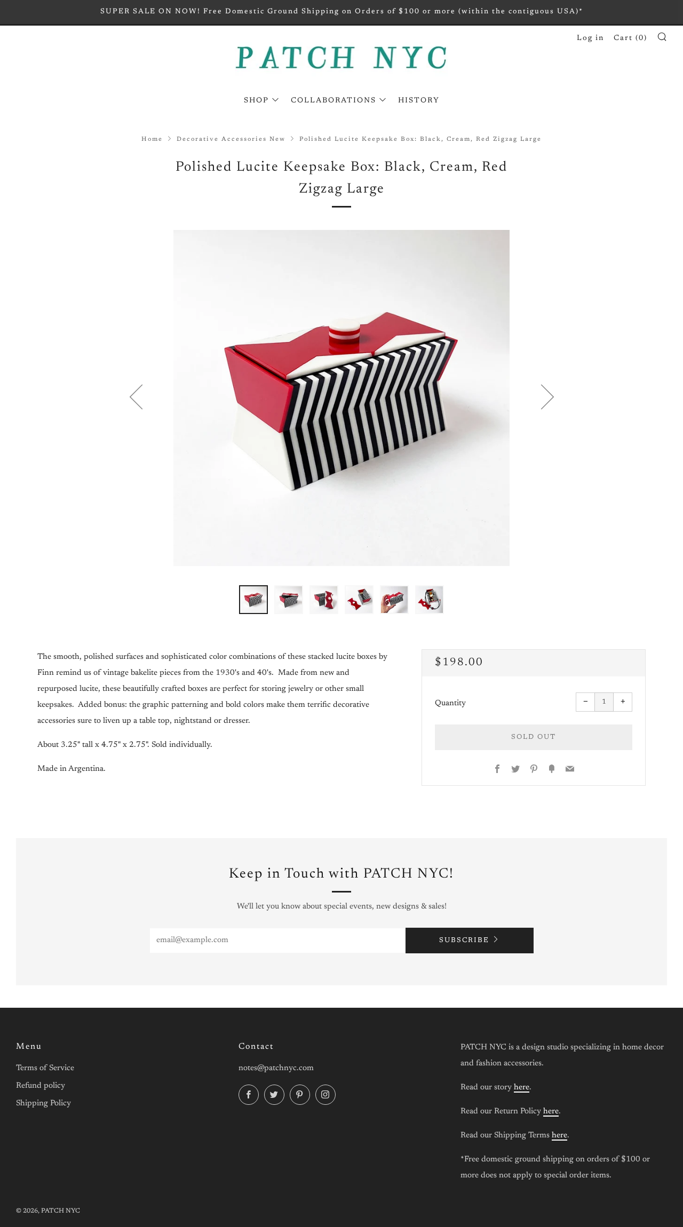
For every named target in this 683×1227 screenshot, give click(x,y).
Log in (590, 38)
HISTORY (419, 101)
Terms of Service (45, 1068)
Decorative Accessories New (231, 139)
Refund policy (40, 1086)
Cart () (630, 38)
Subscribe (464, 940)
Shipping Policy (43, 1103)
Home (152, 139)
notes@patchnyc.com (276, 1068)
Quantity (450, 703)
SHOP (256, 101)
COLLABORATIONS (333, 101)
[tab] (253, 599)
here (521, 1087)
